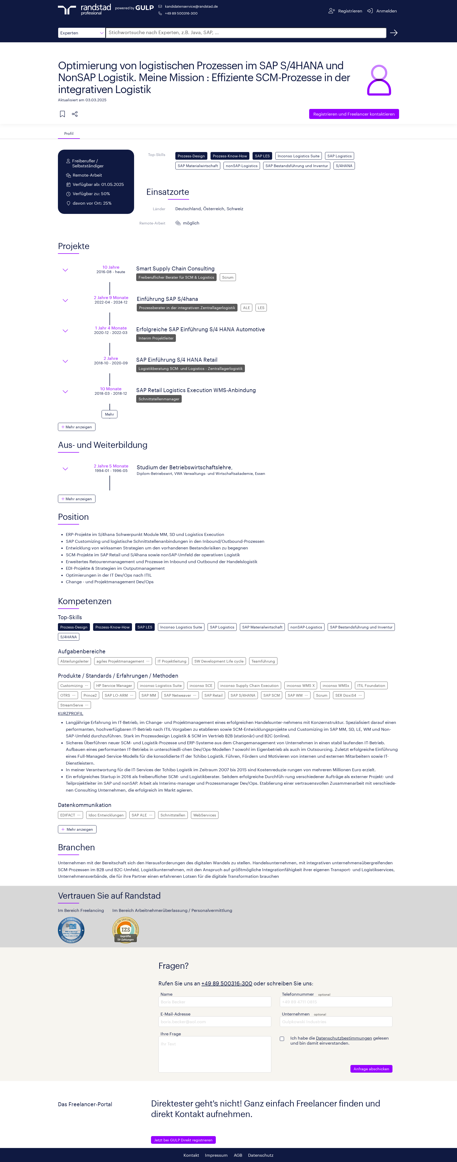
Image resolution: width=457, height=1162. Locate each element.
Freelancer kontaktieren (354, 113)
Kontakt (191, 1155)
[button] (82, 32)
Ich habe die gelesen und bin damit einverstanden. (339, 1040)
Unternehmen (296, 1013)
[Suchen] (394, 32)
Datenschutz (260, 1155)
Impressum (216, 1155)
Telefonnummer (298, 993)
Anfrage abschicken (371, 1069)
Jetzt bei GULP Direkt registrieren (183, 1140)
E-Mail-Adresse (175, 1013)
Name (166, 993)
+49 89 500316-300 (181, 13)
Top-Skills (156, 154)
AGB (238, 1155)
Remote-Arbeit (152, 223)
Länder (159, 208)
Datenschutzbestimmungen (344, 1037)
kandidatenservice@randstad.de (191, 6)
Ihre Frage (171, 1033)
